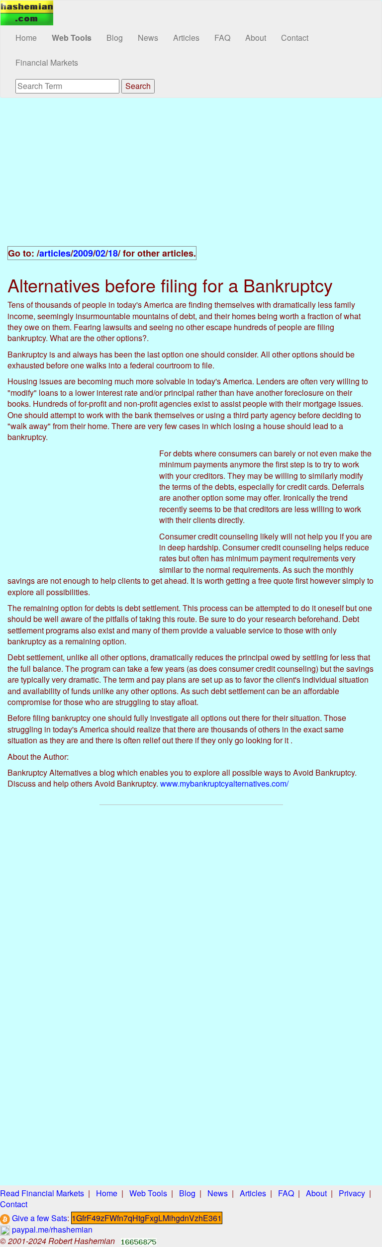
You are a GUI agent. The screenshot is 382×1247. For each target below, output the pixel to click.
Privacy (352, 1193)
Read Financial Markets (42, 1193)
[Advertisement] (191, 177)
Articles (186, 37)
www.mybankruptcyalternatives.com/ (224, 783)
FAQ (222, 37)
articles (55, 253)
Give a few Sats (38, 1218)
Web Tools (72, 37)
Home (26, 37)
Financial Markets (46, 62)
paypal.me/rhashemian (51, 1229)
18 (113, 253)
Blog (114, 37)
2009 (83, 253)
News (148, 37)
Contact (294, 37)
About (255, 37)
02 (100, 253)
